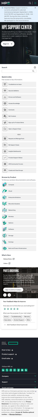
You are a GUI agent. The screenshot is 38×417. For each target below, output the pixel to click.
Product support (8, 354)
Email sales (6, 358)
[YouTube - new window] (22, 370)
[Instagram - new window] (10, 370)
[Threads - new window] (14, 370)
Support (5, 382)
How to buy (6, 350)
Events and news (7, 388)
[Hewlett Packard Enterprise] (6, 3)
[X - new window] (7, 370)
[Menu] (35, 3)
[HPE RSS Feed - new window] (26, 370)
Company (5, 376)
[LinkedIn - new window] (3, 370)
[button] (35, 391)
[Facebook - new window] (18, 370)
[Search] (30, 3)
